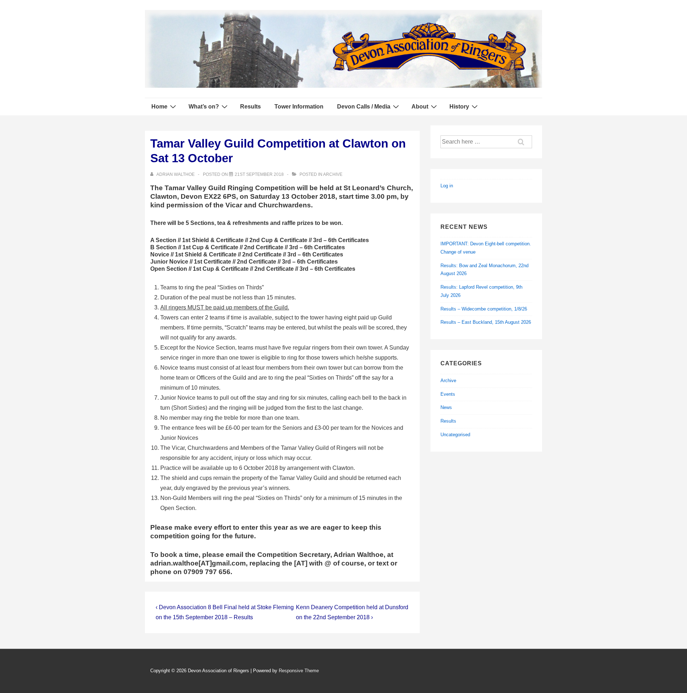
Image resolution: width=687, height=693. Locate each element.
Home (159, 107)
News (446, 407)
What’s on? (204, 107)
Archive (332, 174)
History (459, 107)
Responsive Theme (299, 670)
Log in (446, 185)
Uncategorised (455, 434)
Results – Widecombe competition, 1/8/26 (483, 309)
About (419, 107)
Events (447, 394)
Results (250, 107)
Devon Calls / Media (363, 107)
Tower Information (298, 107)
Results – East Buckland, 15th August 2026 (485, 322)
